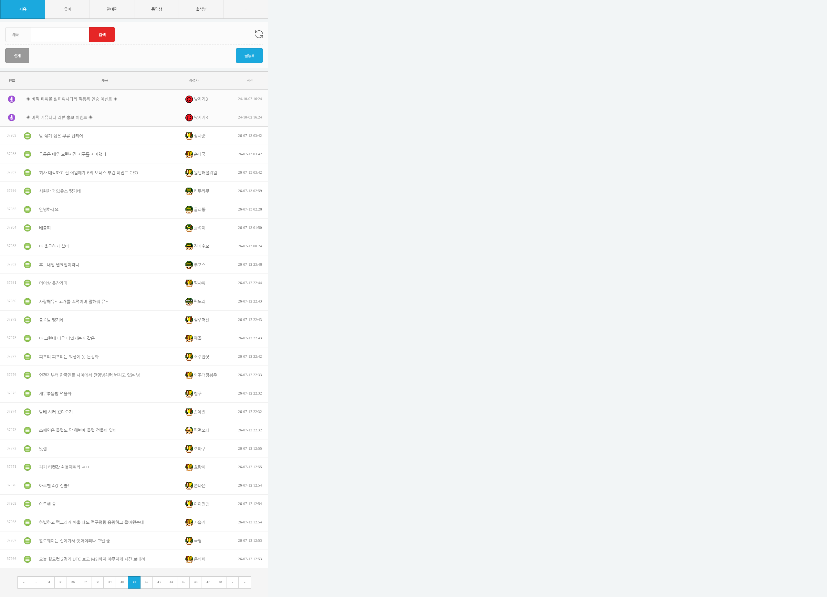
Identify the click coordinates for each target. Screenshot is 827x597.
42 (146, 582)
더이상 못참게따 (53, 283)
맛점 (43, 448)
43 (159, 582)
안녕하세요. (49, 209)
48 (220, 582)
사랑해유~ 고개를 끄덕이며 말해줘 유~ (73, 301)
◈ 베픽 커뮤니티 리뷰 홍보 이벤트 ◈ (59, 117)
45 (183, 582)
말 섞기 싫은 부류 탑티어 (61, 135)
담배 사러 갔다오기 (56, 411)
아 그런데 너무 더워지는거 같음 (67, 338)
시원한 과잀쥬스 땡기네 (60, 191)
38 (97, 582)
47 (208, 582)
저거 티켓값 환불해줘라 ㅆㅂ (64, 467)
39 (109, 582)
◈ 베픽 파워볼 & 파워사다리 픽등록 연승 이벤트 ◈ (72, 99)
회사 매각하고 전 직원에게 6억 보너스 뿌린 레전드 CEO (88, 172)
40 (122, 582)
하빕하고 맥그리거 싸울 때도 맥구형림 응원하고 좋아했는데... (93, 522)
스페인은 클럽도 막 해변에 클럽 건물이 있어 (78, 430)
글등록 (249, 55)
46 (195, 582)
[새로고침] (259, 34)
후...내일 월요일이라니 (59, 264)
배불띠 (45, 227)
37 (85, 582)
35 (60, 582)
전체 (17, 55)
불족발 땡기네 (51, 319)
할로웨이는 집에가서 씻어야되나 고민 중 (74, 540)
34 (48, 582)
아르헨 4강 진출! (54, 485)
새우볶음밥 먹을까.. (56, 393)
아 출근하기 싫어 (54, 246)
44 (171, 582)
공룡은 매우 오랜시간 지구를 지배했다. (73, 154)
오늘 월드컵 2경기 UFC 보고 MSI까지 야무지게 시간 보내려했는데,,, (95, 559)
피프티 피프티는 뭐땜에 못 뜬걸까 (69, 356)
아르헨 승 (47, 503)
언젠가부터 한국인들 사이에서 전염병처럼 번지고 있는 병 (89, 375)
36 (73, 582)
